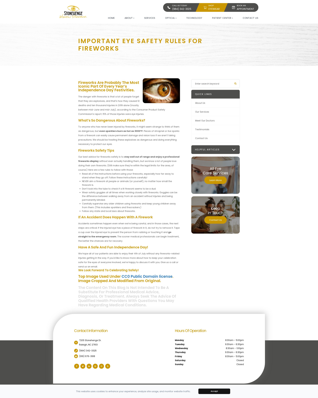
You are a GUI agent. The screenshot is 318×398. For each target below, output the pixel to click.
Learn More (215, 180)
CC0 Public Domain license (147, 276)
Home (111, 18)
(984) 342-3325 (88, 350)
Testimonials (202, 129)
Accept (214, 391)
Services (149, 18)
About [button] (129, 18)
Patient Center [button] (221, 18)
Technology (194, 18)
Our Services (202, 111)
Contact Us (250, 18)
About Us (200, 103)
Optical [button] (170, 18)
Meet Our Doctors (205, 120)
